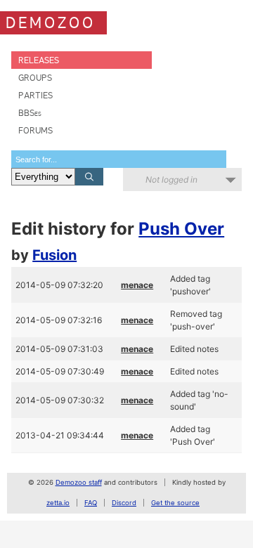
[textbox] (118, 159)
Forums (35, 130)
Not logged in (171, 179)
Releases (38, 60)
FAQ (90, 503)
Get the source (175, 503)
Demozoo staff (79, 482)
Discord (124, 503)
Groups (35, 77)
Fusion (54, 255)
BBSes (29, 112)
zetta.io (58, 503)
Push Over (181, 228)
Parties (35, 95)
